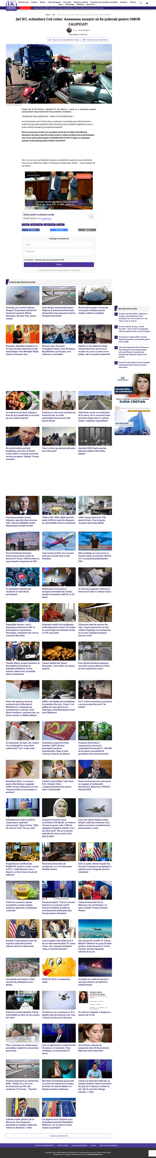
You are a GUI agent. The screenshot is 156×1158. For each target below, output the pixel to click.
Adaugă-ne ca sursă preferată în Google (65, 40)
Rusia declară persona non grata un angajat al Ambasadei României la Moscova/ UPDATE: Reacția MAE (94, 785)
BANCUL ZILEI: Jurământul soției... (56, 980)
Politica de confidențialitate (44, 1145)
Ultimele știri (23, 2)
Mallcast (80, 4)
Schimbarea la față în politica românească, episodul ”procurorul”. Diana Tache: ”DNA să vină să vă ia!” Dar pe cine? (22, 823)
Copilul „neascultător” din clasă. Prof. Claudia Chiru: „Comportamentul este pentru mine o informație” (58, 785)
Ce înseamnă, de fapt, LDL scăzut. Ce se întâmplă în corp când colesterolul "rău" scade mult (22, 745)
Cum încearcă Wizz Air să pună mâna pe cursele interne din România (58, 556)
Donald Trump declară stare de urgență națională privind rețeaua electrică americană (21, 943)
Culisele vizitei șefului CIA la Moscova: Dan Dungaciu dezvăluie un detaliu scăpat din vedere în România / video (21, 1123)
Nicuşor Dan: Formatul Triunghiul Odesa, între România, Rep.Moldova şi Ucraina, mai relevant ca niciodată (58, 350)
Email (89, 230)
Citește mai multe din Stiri (59, 1136)
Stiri (54, 14)
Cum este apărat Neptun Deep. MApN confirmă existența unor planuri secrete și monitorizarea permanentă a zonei (94, 823)
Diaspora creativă (81, 2)
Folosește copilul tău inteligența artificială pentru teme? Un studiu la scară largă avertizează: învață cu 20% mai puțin (59, 628)
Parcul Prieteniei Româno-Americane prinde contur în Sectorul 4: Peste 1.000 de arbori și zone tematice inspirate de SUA (22, 557)
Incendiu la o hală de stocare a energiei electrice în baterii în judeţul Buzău (93, 982)
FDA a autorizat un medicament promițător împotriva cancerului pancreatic (22, 1048)
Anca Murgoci (84, 30)
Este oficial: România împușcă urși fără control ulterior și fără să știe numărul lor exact (94, 666)
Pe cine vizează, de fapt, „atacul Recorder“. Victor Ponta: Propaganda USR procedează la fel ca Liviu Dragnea (134, 328)
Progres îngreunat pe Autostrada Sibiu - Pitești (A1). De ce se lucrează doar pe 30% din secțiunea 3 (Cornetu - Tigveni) (22, 1084)
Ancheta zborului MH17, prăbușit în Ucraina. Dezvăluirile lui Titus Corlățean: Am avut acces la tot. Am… (68, 8)
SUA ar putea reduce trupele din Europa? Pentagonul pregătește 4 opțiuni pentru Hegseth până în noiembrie (94, 867)
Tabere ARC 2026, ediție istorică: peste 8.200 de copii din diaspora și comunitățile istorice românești (59, 520)
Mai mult (91, 4)
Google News (46, 218)
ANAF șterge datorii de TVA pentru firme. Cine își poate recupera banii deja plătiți (92, 520)
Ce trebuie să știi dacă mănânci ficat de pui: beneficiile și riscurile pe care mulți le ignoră (22, 415)
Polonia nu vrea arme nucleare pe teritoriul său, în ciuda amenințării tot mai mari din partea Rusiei (59, 416)
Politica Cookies (62, 1145)
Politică (34, 2)
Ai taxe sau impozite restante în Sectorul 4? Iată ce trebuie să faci (94, 590)
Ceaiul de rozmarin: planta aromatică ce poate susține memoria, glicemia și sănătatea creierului (21, 906)
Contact (93, 1145)
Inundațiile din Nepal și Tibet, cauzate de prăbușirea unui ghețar (20, 982)
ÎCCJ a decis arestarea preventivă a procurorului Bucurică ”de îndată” (95, 704)
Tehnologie (69, 4)
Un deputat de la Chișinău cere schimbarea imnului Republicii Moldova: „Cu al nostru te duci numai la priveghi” (57, 1123)
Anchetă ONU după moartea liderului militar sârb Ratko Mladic (92, 451)
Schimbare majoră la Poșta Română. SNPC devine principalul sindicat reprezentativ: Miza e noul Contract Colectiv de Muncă (56, 748)
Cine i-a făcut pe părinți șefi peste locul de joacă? (58, 449)
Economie (67, 2)
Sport (60, 4)
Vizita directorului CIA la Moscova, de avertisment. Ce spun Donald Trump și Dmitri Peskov (93, 906)
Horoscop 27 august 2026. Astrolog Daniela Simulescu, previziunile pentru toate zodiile (134, 339)
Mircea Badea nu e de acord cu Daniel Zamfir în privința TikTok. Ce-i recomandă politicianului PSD (95, 557)
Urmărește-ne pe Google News (96, 40)
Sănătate (123, 2)
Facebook (32, 230)
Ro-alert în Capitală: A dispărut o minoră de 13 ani (94, 1013)
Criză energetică (54, 2)
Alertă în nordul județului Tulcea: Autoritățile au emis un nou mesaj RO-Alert (22, 1015)
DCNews (11, 6)
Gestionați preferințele (79, 1145)
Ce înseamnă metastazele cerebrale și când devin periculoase (18, 591)
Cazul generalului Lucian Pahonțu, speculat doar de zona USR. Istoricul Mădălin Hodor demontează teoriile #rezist (21, 521)
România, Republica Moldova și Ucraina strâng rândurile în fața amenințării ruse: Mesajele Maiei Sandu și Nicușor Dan (22, 350)
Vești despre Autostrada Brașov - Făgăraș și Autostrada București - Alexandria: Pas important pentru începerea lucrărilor (59, 311)
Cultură (133, 2)
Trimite (59, 265)
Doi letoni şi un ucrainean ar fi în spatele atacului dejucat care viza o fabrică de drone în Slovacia (58, 1015)
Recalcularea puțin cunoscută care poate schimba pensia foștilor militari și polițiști (93, 310)
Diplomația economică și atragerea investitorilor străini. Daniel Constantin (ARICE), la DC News (58, 592)
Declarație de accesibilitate (109, 1145)
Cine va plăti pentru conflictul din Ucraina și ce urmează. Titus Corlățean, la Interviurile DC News (59, 1049)
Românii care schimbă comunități (104, 2)
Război (42, 2)
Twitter (60, 230)
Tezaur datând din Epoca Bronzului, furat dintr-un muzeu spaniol (58, 666)
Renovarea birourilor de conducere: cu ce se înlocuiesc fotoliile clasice (57, 866)
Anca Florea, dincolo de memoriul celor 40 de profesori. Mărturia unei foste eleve (94, 1048)
